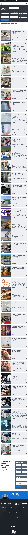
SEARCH (5, 19)
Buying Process (10, 507)
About (12, 0)
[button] (26, 4)
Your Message (18, 477)
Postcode (23, 467)
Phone (17, 470)
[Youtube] (5, 0)
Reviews (20, 0)
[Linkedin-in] (17, 526)
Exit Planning (9, 512)
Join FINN (23, 507)
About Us (23, 510)
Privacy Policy (24, 511)
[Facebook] (4, 0)
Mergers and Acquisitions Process (9, 510)
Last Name (23, 463)
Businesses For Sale (24, 0)
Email (22, 470)
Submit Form (19, 486)
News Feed (16, 0)
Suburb (17, 467)
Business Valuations (17, 520)
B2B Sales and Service (16, 232)
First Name (17, 463)
